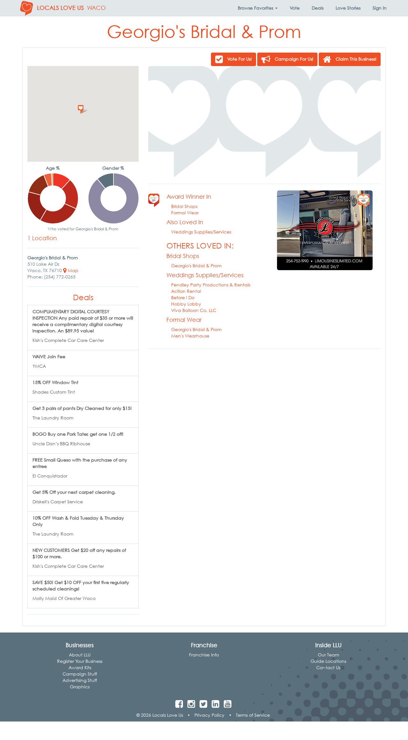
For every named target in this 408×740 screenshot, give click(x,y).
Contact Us (328, 667)
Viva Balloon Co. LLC (193, 310)
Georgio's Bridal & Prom (196, 265)
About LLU (80, 654)
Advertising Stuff (79, 680)
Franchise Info (204, 654)
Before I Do (182, 297)
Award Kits (80, 667)
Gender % (113, 168)
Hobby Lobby (186, 304)
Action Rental (186, 291)
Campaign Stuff (79, 674)
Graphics (80, 686)
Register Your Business (79, 661)
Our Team (328, 654)
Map (72, 270)
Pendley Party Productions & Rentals (210, 284)
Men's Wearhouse (190, 335)
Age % (53, 168)
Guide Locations (328, 661)
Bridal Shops (184, 206)
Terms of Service (253, 715)
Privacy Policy (209, 715)
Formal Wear (185, 212)
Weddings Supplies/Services (201, 231)
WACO (96, 7)
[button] (257, 8)
